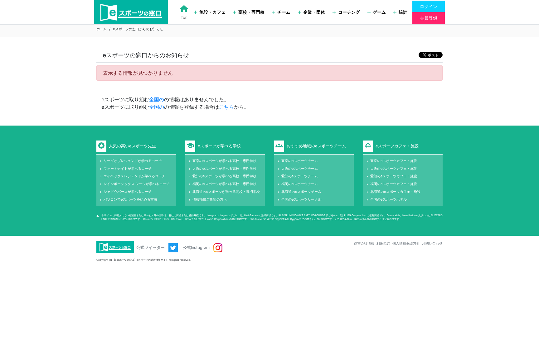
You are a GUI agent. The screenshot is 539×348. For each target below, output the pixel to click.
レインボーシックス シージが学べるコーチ (137, 184)
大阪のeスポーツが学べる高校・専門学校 (224, 168)
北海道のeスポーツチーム (301, 191)
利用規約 (383, 243)
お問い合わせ (432, 243)
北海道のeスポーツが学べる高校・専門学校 (226, 191)
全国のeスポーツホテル (388, 199)
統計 (403, 12)
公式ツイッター (151, 247)
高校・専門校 (251, 12)
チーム (283, 12)
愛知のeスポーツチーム (299, 176)
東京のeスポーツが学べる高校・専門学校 (224, 161)
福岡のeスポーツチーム (299, 184)
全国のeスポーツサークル (301, 199)
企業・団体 (314, 12)
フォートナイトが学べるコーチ (128, 168)
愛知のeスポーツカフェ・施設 (393, 176)
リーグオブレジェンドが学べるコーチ (133, 161)
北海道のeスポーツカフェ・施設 (395, 191)
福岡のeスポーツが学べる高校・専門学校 (224, 184)
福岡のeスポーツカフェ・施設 (393, 184)
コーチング (349, 12)
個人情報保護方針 (406, 243)
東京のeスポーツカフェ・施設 (393, 161)
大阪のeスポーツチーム (299, 168)
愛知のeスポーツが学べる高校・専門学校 (224, 176)
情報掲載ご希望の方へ (209, 199)
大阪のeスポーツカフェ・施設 (393, 168)
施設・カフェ (212, 12)
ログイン (428, 6)
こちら (226, 107)
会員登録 (428, 18)
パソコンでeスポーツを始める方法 (130, 199)
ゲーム (379, 12)
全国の (156, 99)
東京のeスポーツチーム (299, 161)
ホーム (101, 29)
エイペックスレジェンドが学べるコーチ (134, 176)
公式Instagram (197, 247)
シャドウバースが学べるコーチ (128, 191)
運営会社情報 (364, 243)
